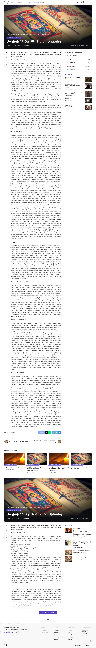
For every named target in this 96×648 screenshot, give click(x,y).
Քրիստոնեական (69, 89)
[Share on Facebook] (6, 57)
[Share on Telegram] (6, 64)
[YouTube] (75, 2)
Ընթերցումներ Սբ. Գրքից (14, 37)
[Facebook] (72, 2)
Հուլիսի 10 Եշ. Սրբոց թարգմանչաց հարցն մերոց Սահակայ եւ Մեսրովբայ (59, 468)
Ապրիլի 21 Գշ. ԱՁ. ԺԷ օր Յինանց (81, 557)
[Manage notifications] (90, 641)
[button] (83, 2)
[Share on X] (6, 61)
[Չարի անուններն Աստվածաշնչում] (88, 107)
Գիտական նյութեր (78, 537)
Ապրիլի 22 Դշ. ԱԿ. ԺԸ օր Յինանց (81, 550)
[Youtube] (78, 66)
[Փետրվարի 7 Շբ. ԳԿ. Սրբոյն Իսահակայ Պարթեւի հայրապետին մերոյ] (37, 459)
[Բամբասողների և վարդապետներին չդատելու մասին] (88, 86)
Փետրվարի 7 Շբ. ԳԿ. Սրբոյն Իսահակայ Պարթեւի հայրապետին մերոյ (35, 468)
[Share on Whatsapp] (49, 432)
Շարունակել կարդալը (48, 612)
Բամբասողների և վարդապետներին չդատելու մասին (72, 86)
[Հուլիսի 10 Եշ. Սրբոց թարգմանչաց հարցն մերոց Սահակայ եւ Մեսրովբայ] (59, 459)
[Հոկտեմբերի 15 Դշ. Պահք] (14, 459)
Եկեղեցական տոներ (70, 80)
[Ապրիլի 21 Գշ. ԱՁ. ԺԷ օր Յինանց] (68, 559)
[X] (73, 2)
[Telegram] (79, 2)
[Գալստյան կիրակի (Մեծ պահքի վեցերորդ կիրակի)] (88, 94)
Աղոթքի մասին (69, 98)
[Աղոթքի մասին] (88, 100)
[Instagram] (77, 2)
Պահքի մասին (68, 95)
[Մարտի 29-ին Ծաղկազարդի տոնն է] (88, 79)
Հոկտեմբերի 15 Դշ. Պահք (11, 467)
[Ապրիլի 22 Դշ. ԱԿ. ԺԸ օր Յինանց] (68, 552)
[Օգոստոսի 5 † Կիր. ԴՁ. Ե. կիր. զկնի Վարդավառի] (81, 459)
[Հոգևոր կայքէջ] (6, 2)
